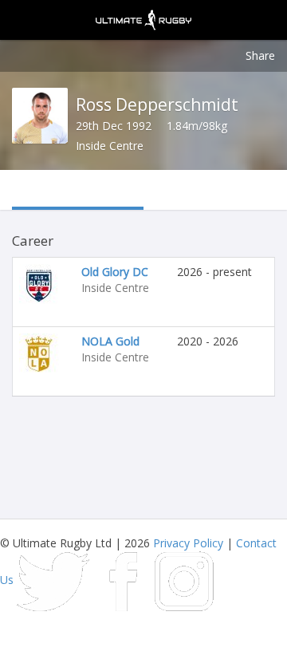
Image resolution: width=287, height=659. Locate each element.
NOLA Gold (110, 341)
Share (260, 55)
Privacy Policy (188, 542)
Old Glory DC (114, 271)
